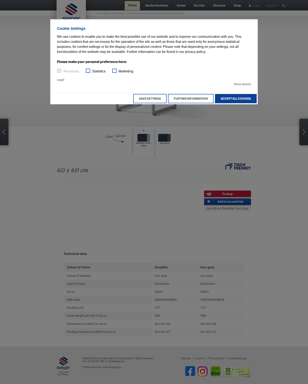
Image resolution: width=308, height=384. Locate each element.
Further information (191, 98)
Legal (60, 79)
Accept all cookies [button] (236, 98)
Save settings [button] (150, 98)
